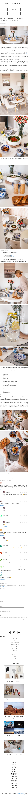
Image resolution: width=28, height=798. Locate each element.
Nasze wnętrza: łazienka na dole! (14, 754)
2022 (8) (14, 768)
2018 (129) (14, 775)
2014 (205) (14, 782)
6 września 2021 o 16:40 (23, 530)
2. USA (14, 640)
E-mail (1, 606)
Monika (4, 545)
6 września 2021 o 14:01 (23, 515)
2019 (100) (14, 773)
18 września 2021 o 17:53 (23, 559)
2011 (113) (14, 787)
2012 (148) (14, 785)
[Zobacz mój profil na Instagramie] (14, 632)
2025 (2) (14, 762)
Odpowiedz (2, 489)
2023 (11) (14, 766)
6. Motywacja (14, 648)
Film (14, 652)
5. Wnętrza (14, 646)
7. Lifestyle (14, 650)
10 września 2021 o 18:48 (23, 545)
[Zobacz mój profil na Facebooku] (9, 632)
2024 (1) (14, 764)
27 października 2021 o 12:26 (23, 566)
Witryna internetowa (5, 611)
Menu (14, 9)
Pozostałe (14, 656)
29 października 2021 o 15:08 (23, 575)
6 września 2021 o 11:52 (23, 501)
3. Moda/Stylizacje (14, 642)
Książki (14, 654)
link (16, 252)
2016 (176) (14, 778)
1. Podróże (14, 638)
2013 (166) (14, 783)
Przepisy (14, 658)
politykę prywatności (3, 586)
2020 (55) (14, 771)
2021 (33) (14, 769)
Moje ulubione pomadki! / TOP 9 (14, 699)
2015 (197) (14, 780)
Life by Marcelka (6, 501)
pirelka (4, 530)
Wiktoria (4, 483)
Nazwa (1, 601)
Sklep (14, 13)
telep (4, 566)
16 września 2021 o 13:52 (23, 552)
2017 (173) (14, 776)
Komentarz (3, 588)
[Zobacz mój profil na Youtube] (19, 632)
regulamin (25, 794)
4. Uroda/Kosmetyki (14, 644)
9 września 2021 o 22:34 (23, 492)
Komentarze (3, 479)
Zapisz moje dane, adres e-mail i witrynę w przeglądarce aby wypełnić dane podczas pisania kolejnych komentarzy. (13, 618)
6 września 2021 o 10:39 (23, 483)
